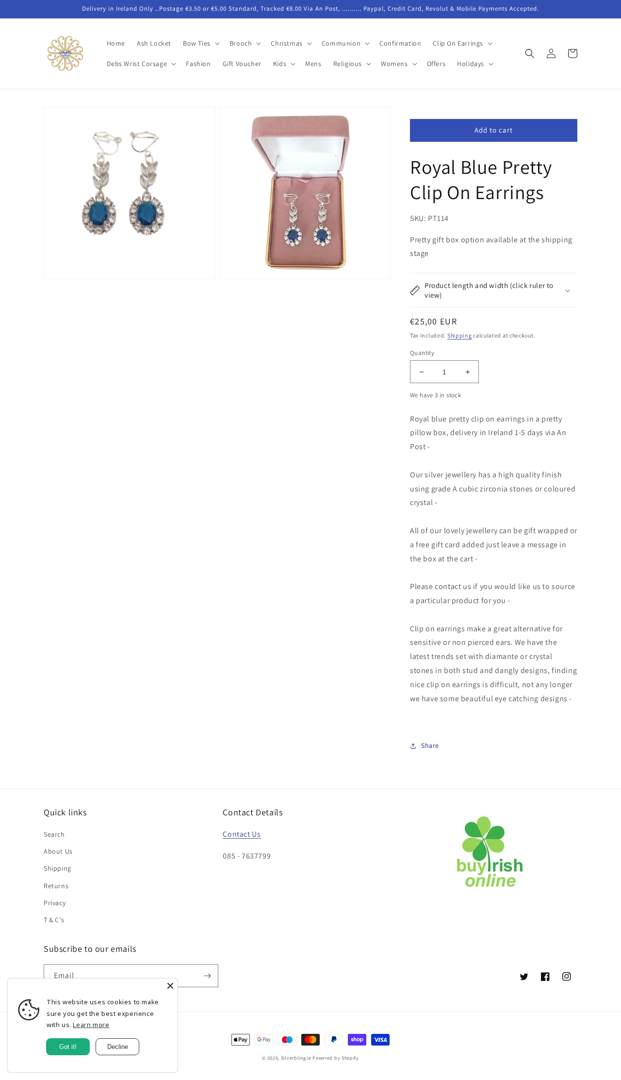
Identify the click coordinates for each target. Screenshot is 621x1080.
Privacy (54, 902)
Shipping (459, 335)
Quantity (422, 353)
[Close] (170, 986)
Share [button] (430, 745)
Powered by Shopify (335, 1058)
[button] (200, 43)
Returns (56, 885)
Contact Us (242, 834)
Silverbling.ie (296, 1058)
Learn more (91, 1024)
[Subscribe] (207, 975)
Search (54, 834)
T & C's (54, 919)
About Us (58, 851)
